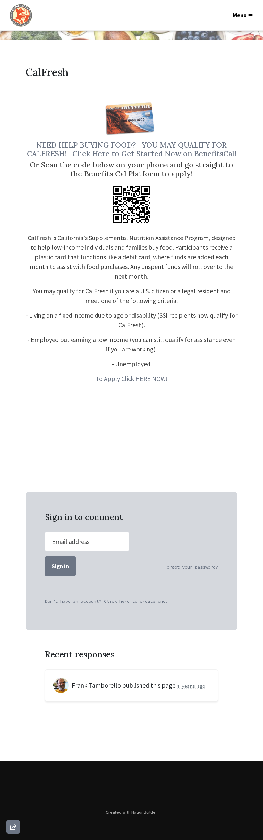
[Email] (13, 756)
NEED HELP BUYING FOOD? (89, 144)
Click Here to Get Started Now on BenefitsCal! (154, 153)
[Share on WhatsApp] (13, 811)
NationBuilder (144, 812)
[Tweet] (13, 775)
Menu (240, 15)
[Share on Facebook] (13, 793)
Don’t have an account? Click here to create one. (106, 601)
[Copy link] (13, 738)
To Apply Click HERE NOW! (132, 379)
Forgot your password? (191, 567)
